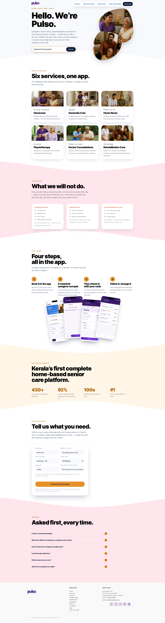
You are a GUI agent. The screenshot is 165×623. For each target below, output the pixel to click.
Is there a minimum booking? (42, 533)
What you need (40, 456)
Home (71, 591)
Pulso (36, 617)
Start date (64, 456)
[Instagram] (120, 604)
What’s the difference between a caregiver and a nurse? (52, 540)
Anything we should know (69, 465)
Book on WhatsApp (115, 4)
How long (38, 465)
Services (77, 4)
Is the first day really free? (41, 553)
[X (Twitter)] (115, 604)
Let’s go (70, 49)
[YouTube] (129, 604)
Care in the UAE (74, 610)
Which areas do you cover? (41, 560)
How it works (102, 4)
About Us (72, 593)
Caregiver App (73, 597)
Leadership (72, 602)
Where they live (66, 448)
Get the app (127, 4)
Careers (71, 604)
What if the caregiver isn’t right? (43, 567)
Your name (38, 448)
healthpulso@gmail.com (113, 600)
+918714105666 (111, 597)
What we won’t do (88, 4)
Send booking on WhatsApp (60, 484)
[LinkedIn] (124, 604)
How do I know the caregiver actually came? (47, 547)
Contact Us (72, 606)
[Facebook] (111, 604)
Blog (70, 608)
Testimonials (73, 599)
